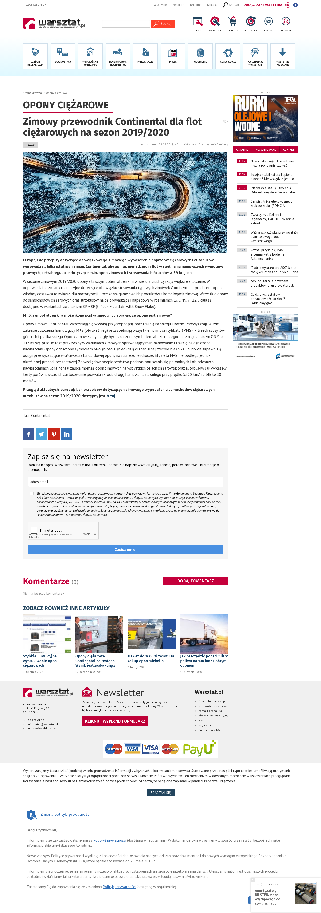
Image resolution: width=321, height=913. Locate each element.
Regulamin (205, 725)
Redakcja (178, 5)
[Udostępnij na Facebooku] (28, 433)
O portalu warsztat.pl (212, 701)
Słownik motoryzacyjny (213, 715)
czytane (288, 149)
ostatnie (242, 149)
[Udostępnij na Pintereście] (54, 433)
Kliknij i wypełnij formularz (115, 721)
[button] (282, 56)
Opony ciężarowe (57, 92)
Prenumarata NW (209, 730)
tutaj (110, 395)
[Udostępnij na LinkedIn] (66, 433)
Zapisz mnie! (125, 549)
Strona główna (32, 92)
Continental (40, 415)
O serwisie (160, 5)
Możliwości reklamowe (213, 706)
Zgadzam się (162, 792)
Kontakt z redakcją (210, 710)
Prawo (30, 145)
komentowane (266, 149)
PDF (225, 121)
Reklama (195, 5)
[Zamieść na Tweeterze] (41, 433)
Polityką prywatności (119, 886)
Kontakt (212, 5)
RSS (201, 720)
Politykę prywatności (109, 840)
